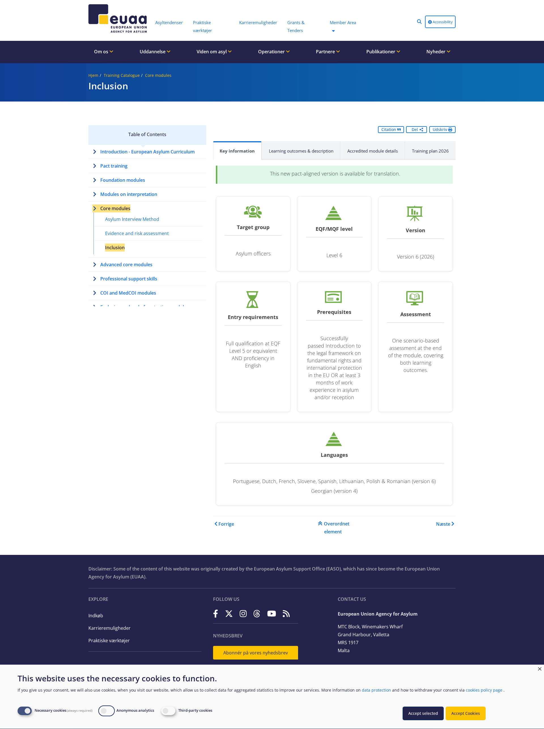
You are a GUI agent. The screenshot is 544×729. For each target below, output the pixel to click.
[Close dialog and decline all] (540, 668)
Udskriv (440, 129)
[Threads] (256, 613)
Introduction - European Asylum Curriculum (147, 152)
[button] (419, 22)
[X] (229, 613)
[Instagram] (243, 613)
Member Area (343, 22)
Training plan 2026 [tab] (430, 151)
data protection (376, 690)
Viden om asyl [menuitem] (212, 51)
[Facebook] (215, 613)
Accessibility (442, 21)
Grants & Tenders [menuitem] (296, 26)
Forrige (226, 524)
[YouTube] (271, 613)
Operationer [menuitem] (272, 51)
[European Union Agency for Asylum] (119, 18)
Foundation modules (122, 180)
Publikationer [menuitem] (381, 51)
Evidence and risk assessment (137, 233)
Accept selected (423, 713)
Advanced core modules (126, 264)
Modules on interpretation (128, 194)
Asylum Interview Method (132, 219)
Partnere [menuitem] (326, 51)
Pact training (114, 166)
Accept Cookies (465, 713)
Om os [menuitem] (101, 51)
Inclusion (115, 247)
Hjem (93, 75)
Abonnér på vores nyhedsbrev (255, 653)
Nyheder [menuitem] (436, 51)
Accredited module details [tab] (372, 151)
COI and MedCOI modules (128, 293)
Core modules (158, 75)
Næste (443, 524)
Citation (389, 129)
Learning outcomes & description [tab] (301, 151)
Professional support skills (128, 279)
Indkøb (95, 615)
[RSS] (286, 613)
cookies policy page (484, 690)
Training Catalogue (122, 75)
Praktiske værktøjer (109, 640)
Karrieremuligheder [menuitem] (258, 22)
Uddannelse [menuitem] (153, 51)
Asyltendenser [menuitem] (169, 22)
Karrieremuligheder (109, 628)
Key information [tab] (237, 151)
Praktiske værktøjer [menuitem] (202, 26)
